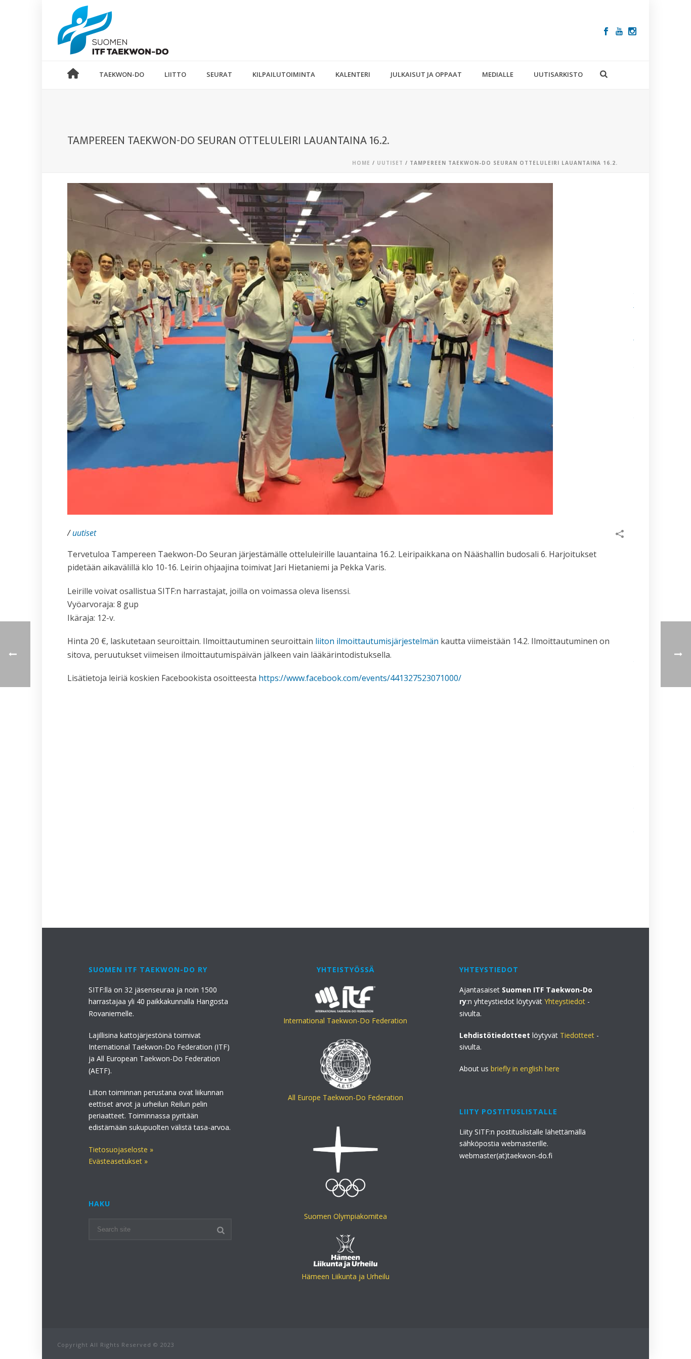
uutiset (390, 162)
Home (361, 162)
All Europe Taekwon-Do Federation (345, 1097)
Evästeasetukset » (118, 1161)
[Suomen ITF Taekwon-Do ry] (113, 30)
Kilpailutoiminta (283, 74)
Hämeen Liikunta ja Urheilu (345, 1276)
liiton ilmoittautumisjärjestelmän (377, 641)
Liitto (175, 74)
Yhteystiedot (564, 1001)
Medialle (497, 74)
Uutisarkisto (558, 74)
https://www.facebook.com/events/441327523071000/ (359, 678)
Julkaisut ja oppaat (426, 74)
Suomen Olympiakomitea (345, 1216)
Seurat (219, 74)
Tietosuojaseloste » (121, 1149)
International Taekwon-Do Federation (345, 1020)
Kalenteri (352, 74)
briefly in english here (525, 1068)
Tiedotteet (577, 1035)
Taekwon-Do (121, 74)
